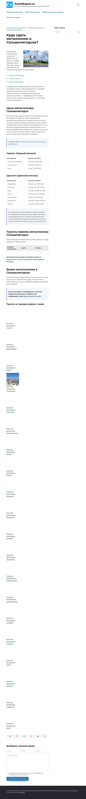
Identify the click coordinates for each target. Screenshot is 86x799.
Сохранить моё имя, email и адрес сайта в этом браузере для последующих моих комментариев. (25, 774)
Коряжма (9, 261)
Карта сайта (21, 792)
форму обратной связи (32, 296)
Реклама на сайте (13, 17)
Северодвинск (38, 259)
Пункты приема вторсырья (16, 27)
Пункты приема (14, 78)
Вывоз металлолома (16, 82)
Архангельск (11, 259)
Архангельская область (14, 29)
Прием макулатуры (32, 12)
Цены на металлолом (16, 75)
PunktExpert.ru (25, 3)
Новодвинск (27, 259)
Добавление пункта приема (52, 12)
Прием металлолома (15, 12)
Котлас (19, 259)
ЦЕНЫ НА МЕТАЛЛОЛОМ (37, 221)
